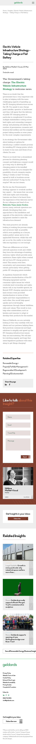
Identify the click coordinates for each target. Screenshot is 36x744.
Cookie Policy (7, 678)
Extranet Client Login (9, 680)
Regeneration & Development (14, 370)
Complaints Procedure (9, 687)
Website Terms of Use (9, 675)
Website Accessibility (9, 682)
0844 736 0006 (7, 698)
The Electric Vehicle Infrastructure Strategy (14, 86)
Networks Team (9, 205)
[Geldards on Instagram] (8, 695)
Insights (10, 11)
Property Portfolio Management (15, 367)
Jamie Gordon (22, 205)
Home (5, 11)
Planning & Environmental (12, 373)
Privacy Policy (7, 673)
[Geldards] (18, 3)
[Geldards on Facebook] (9, 384)
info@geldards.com (8, 700)
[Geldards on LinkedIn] (6, 384)
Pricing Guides (7, 685)
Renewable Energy (10, 363)
